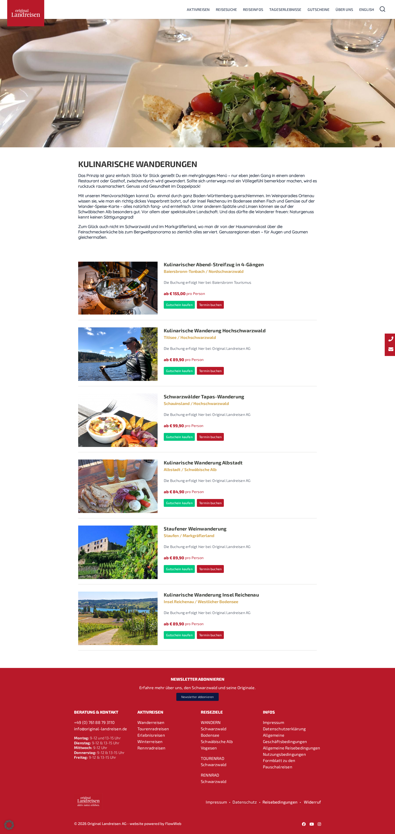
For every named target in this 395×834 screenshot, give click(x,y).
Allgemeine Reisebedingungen (291, 747)
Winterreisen (150, 741)
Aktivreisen (198, 9)
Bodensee (210, 735)
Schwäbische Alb (217, 741)
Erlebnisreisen (151, 735)
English (366, 9)
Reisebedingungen (280, 801)
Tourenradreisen (153, 728)
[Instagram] (319, 824)
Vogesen (209, 747)
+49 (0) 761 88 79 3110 (94, 722)
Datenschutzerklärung (284, 728)
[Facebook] (304, 824)
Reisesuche (226, 9)
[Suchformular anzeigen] (382, 9)
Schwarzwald (213, 728)
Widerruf (312, 801)
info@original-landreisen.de (100, 728)
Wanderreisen (150, 722)
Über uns (344, 9)
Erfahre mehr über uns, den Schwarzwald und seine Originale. (197, 687)
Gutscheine (319, 9)
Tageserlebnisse (285, 9)
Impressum (273, 722)
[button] (9, 825)
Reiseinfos (253, 9)
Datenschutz (244, 801)
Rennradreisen (151, 747)
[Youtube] (312, 824)
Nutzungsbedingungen (284, 754)
